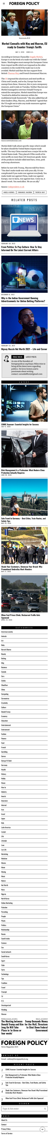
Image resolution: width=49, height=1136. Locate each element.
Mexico (3, 863)
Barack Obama (6, 649)
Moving (3, 871)
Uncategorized (6, 1005)
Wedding (4, 1009)
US (6, 79)
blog (2, 662)
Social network (6, 951)
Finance (3, 738)
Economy (4, 716)
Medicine (4, 858)
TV (2, 996)
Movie (3, 867)
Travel (3, 987)
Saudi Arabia (5, 938)
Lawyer (3, 831)
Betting (3, 658)
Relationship (5, 929)
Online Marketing (7, 903)
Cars (2, 676)
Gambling (4, 751)
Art (2, 640)
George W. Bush (6, 760)
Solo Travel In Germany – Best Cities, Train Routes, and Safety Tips (23, 519)
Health (3, 769)
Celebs (3, 680)
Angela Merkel (36, 57)
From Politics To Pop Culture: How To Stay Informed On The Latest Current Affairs (21, 248)
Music (3, 876)
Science (4, 943)
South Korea (5, 956)
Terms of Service (6, 1133)
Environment (5, 729)
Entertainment (6, 725)
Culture (3, 707)
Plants (3, 920)
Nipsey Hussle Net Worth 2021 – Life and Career (24, 349)
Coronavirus (5, 698)
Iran (2, 809)
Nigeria (3, 894)
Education (4, 720)
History (3, 774)
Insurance (4, 800)
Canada (3, 671)
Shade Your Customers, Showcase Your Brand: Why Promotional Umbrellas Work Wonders (21, 568)
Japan (3, 818)
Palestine (4, 907)
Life (2, 836)
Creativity (4, 702)
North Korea (5, 898)
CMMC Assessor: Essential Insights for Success (20, 424)
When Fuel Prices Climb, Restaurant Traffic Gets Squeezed (20, 616)
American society (7, 631)
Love (2, 845)
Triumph (4, 991)
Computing (4, 694)
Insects (3, 796)
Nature (3, 880)
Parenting (4, 911)
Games (3, 756)
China (3, 689)
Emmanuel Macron (25, 192)
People (3, 916)
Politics (3, 925)
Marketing (4, 854)
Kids (2, 822)
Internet (4, 805)
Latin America (6, 827)
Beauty (3, 654)
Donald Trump (5, 711)
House (3, 782)
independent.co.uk (16, 187)
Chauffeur (4, 685)
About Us (4, 1120)
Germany (4, 765)
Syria (3, 969)
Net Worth (4, 885)
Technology (4, 974)
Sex (2, 947)
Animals (4, 636)
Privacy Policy (5, 1128)
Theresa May (13, 73)
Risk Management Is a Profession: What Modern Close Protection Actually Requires (23, 471)
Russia (3, 934)
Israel (3, 814)
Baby (2, 645)
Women (3, 1014)
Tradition (4, 983)
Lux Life (3, 849)
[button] (45, 1108)
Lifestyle (4, 840)
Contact (3, 1124)
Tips (2, 978)
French (3, 747)
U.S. (32, 52)
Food (2, 742)
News (28, 52)
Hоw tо (3, 787)
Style (3, 965)
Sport (3, 960)
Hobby (3, 778)
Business (4, 667)
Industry (4, 791)
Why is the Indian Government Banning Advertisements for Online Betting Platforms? (23, 299)
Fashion (3, 734)
